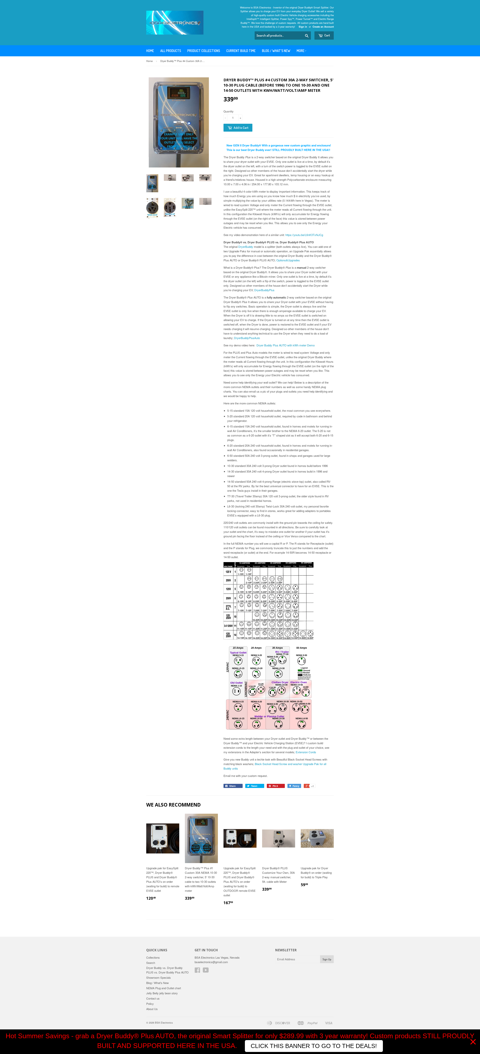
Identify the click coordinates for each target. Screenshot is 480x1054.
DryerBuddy (245, 247)
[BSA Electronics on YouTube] (206, 971)
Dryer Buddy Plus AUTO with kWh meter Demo (285, 345)
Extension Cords (306, 752)
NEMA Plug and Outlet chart (163, 988)
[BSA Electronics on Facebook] (197, 971)
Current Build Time (241, 51)
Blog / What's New (276, 51)
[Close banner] (473, 1042)
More (300, 51)
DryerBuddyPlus (264, 290)
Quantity (228, 111)
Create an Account (323, 26)
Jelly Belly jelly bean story (162, 993)
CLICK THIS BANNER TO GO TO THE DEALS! (314, 1046)
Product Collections (203, 51)
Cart (327, 35)
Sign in (303, 26)
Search (150, 963)
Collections (153, 957)
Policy (150, 1004)
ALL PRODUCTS (170, 51)
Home (150, 51)
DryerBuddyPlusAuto (247, 338)
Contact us (153, 998)
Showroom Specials (158, 977)
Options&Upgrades (288, 260)
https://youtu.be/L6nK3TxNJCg (304, 235)
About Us (152, 1009)
